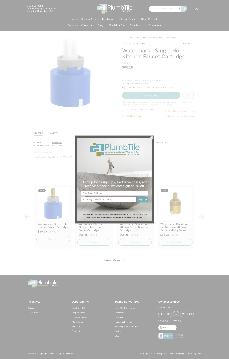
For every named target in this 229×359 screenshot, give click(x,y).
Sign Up (143, 199)
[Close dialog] (152, 138)
